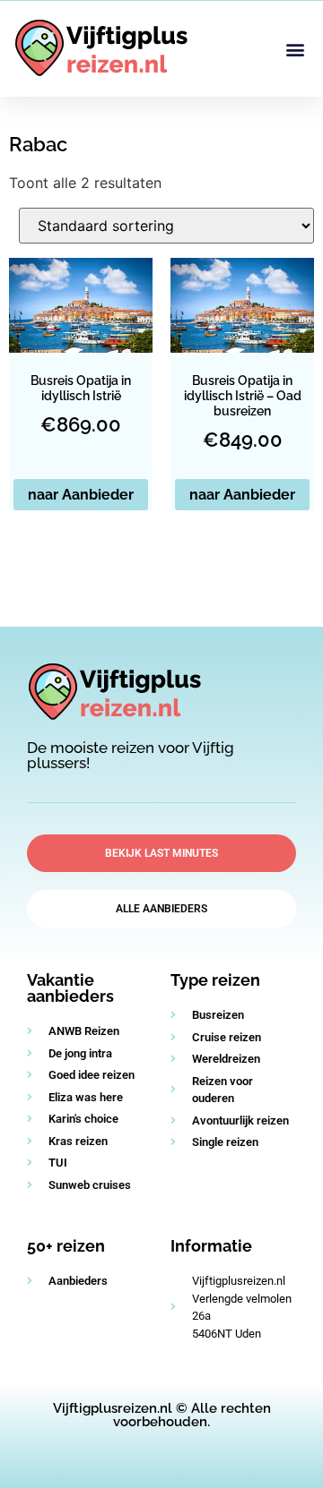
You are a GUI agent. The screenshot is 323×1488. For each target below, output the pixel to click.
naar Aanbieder (81, 494)
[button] (295, 49)
